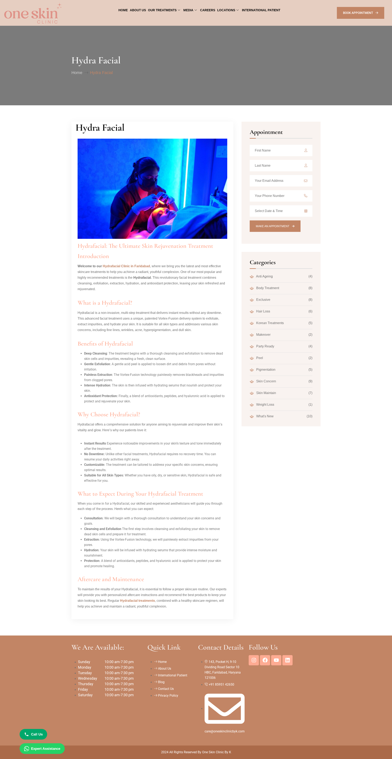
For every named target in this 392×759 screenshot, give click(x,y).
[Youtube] (276, 660)
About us (138, 10)
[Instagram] (254, 660)
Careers (207, 10)
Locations (226, 10)
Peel (259, 358)
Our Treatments (162, 10)
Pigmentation (265, 369)
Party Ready (264, 346)
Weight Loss (264, 404)
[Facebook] (265, 660)
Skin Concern (265, 381)
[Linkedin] (287, 660)
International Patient (261, 10)
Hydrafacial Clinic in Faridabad (126, 266)
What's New (264, 416)
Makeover (263, 334)
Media (188, 10)
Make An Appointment (273, 226)
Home (123, 10)
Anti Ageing (264, 276)
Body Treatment (267, 288)
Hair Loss (262, 311)
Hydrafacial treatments (137, 600)
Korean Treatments (269, 323)
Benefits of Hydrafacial (105, 343)
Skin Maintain (265, 393)
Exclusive (262, 299)
